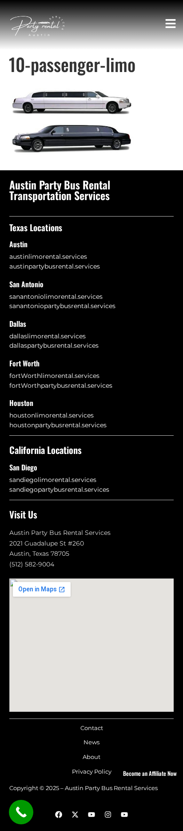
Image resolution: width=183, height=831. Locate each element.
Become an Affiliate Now (150, 773)
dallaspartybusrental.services (54, 345)
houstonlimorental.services (51, 415)
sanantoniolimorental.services (56, 297)
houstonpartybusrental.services (58, 425)
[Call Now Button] (21, 812)
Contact (91, 728)
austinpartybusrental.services (54, 266)
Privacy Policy (91, 771)
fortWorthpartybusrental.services (60, 385)
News (91, 742)
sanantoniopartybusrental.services (62, 306)
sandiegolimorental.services (52, 480)
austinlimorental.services (48, 257)
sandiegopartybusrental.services (59, 490)
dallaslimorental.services (47, 336)
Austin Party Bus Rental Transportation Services (59, 190)
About (91, 757)
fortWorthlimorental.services (54, 376)
